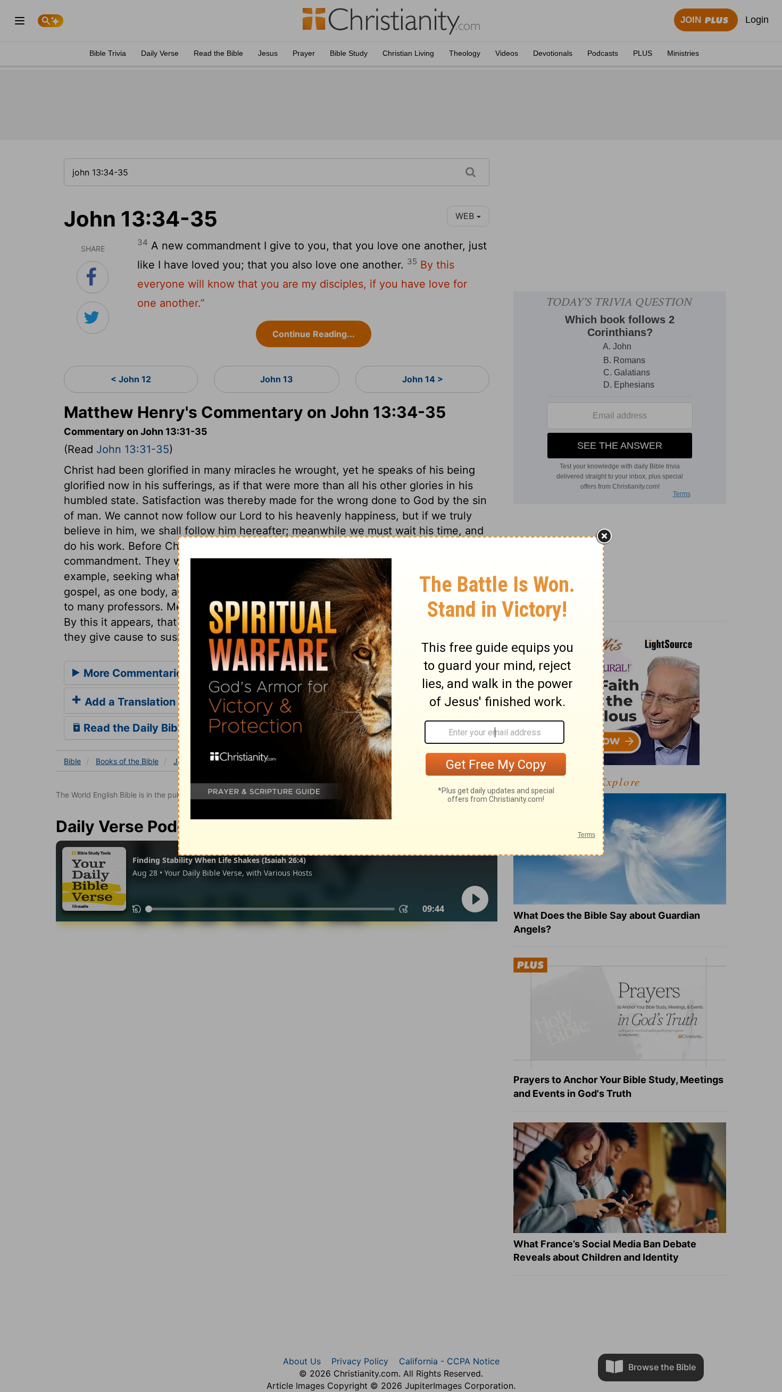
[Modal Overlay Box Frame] (391, 696)
